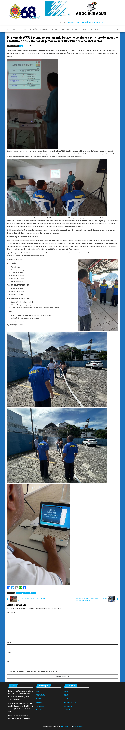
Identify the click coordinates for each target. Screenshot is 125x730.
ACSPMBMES (40, 695)
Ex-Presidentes (44, 29)
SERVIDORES (68, 706)
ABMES (38, 710)
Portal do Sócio (64, 29)
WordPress (64, 726)
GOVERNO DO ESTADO (71, 702)
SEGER (66, 699)
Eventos (19, 593)
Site (8, 662)
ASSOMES (39, 699)
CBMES (66, 695)
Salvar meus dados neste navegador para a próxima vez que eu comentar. (33, 671)
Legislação (33, 29)
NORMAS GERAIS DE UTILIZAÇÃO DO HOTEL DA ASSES (85, 22)
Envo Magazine (78, 726)
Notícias (26, 593)
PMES (66, 691)
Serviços (23, 29)
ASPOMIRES (40, 706)
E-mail (9, 652)
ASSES (38, 691)
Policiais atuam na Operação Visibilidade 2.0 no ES (33, 599)
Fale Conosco (94, 29)
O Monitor (15, 29)
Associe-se (84, 29)
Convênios (75, 29)
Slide (33, 593)
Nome (9, 642)
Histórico (54, 29)
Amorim (29, 45)
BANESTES (67, 710)
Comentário (11, 612)
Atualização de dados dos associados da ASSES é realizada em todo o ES (91, 599)
